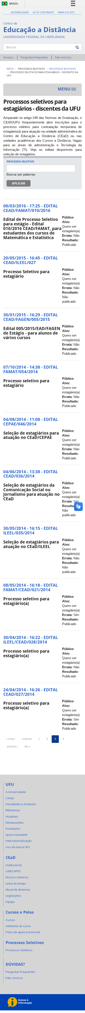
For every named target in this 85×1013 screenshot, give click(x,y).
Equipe (10, 902)
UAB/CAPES (13, 871)
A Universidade (16, 792)
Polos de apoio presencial (23, 932)
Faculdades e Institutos (21, 804)
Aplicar (18, 183)
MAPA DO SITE (66, 12)
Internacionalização (19, 841)
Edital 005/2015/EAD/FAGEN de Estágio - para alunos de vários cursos (31, 333)
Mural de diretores (18, 890)
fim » (27, 746)
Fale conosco (63, 57)
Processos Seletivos (31, 68)
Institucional (14, 865)
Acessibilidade (20, 12)
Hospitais (12, 816)
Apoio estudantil (16, 835)
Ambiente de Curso (18, 926)
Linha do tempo (16, 883)
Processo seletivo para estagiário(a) (26, 601)
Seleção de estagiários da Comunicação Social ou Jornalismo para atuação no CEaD (31, 492)
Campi (10, 798)
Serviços (8, 57)
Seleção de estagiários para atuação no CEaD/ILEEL (31, 544)
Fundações (13, 829)
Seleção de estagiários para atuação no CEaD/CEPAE (31, 435)
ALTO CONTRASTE (43, 12)
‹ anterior (26, 738)
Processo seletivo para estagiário (26, 383)
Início (10, 68)
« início (10, 738)
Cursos (10, 920)
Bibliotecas (13, 810)
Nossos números (17, 877)
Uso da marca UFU (18, 847)
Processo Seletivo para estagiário (26, 274)
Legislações (13, 896)
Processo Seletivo (20, 161)
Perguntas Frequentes (34, 57)
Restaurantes (15, 822)
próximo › (12, 746)
